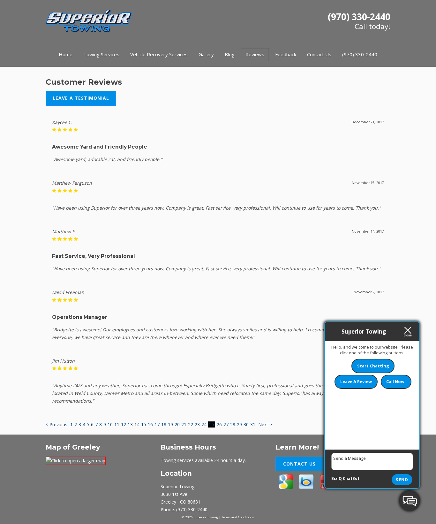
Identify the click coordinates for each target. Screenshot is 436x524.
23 (197, 424)
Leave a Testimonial (81, 98)
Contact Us (319, 54)
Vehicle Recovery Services (159, 54)
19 (170, 424)
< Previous (57, 424)
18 (163, 424)
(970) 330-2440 (359, 17)
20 (177, 424)
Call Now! (396, 381)
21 (183, 424)
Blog (230, 54)
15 (143, 424)
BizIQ (336, 478)
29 (239, 424)
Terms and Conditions (238, 517)
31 (252, 424)
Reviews (254, 54)
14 (136, 424)
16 (150, 424)
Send (402, 479)
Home (65, 54)
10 (110, 424)
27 (226, 424)
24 (204, 424)
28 (232, 424)
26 (219, 424)
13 (130, 424)
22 (190, 424)
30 (246, 424)
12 (123, 424)
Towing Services (101, 54)
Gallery (206, 54)
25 (211, 424)
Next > (265, 424)
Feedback (285, 54)
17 (157, 424)
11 (116, 424)
